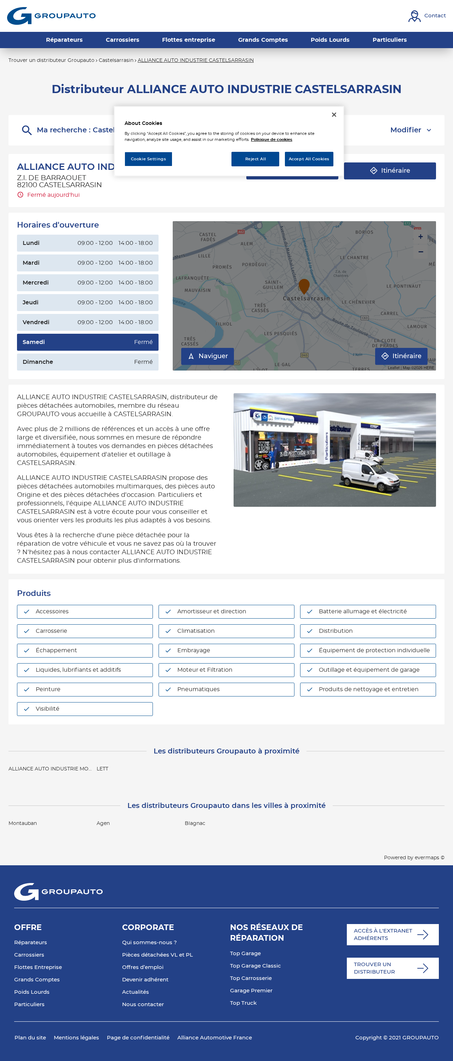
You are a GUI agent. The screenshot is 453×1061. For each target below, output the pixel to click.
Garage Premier (251, 990)
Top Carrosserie (251, 978)
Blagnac (195, 823)
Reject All (255, 159)
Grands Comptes (37, 979)
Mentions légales (76, 1037)
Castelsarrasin (116, 60)
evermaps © (430, 857)
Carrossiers (29, 955)
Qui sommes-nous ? (149, 942)
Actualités (135, 992)
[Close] (334, 114)
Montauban (22, 823)
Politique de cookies (271, 140)
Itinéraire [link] (395, 171)
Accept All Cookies (309, 159)
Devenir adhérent (145, 979)
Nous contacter (143, 1004)
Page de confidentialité (138, 1037)
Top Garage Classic (255, 966)
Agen (103, 823)
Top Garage (245, 953)
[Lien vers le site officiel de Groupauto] (51, 16)
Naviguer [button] (213, 356)
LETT (102, 769)
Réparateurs (30, 942)
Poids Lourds (32, 992)
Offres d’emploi (143, 967)
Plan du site (30, 1037)
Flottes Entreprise (38, 967)
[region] (229, 141)
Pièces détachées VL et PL (157, 955)
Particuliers (29, 1004)
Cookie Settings (148, 159)
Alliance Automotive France (214, 1037)
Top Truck (243, 1003)
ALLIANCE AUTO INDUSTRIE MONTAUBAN (61, 769)
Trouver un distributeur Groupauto (51, 60)
